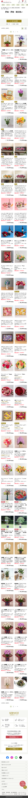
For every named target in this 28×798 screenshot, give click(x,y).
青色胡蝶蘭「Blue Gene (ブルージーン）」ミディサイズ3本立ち (21, 51)
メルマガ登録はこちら (14, 748)
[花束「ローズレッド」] (21, 391)
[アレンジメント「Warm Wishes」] (21, 365)
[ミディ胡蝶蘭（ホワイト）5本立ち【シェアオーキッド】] (7, 600)
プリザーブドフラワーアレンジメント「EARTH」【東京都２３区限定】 (21, 505)
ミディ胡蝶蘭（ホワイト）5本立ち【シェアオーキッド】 (7, 611)
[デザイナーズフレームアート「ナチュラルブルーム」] (7, 311)
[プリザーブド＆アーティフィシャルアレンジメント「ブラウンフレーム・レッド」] (7, 149)
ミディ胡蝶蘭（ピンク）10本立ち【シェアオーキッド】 (20, 666)
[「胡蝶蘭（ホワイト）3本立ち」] (7, 41)
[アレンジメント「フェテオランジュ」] (21, 469)
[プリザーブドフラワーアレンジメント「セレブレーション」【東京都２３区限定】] (7, 494)
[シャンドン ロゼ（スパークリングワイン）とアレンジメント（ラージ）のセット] (21, 204)
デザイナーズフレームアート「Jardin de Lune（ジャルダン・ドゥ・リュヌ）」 (7, 348)
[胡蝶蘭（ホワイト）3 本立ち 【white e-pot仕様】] (7, 548)
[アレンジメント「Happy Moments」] (7, 365)
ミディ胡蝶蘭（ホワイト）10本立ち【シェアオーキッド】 (7, 638)
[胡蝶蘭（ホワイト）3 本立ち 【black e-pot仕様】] (21, 548)
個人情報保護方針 (14, 792)
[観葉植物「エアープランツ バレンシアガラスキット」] (21, 683)
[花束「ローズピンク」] (7, 391)
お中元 (13, 4)
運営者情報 (8, 792)
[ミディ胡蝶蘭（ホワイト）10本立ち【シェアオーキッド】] (7, 628)
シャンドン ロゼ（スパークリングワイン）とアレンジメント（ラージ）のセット (21, 215)
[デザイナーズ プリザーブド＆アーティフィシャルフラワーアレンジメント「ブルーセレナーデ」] (7, 284)
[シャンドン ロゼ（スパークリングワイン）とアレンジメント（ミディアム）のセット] (7, 204)
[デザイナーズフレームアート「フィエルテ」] (7, 416)
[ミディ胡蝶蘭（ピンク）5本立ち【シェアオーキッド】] (21, 628)
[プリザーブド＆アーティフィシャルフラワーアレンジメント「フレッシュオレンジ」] (21, 122)
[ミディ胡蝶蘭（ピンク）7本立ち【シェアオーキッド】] (7, 655)
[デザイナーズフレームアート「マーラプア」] (21, 311)
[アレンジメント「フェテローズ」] (7, 469)
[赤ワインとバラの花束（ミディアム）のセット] (7, 231)
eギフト (8, 4)
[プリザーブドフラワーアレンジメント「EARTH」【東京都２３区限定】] (21, 494)
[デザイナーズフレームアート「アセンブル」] (21, 337)
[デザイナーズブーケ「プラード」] (21, 68)
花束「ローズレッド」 (19, 400)
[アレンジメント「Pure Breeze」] (21, 256)
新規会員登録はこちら (14, 737)
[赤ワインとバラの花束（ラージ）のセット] (21, 231)
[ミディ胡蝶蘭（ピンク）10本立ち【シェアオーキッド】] (21, 655)
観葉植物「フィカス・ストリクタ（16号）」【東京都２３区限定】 (20, 532)
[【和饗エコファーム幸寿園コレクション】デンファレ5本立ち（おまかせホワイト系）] (7, 122)
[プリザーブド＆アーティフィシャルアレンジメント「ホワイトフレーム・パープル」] (21, 176)
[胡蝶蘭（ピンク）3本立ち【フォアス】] (21, 442)
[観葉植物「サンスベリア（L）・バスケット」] (7, 574)
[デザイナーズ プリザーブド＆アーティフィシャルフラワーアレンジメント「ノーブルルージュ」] (21, 284)
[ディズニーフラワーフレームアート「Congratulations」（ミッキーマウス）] (7, 256)
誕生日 (3, 4)
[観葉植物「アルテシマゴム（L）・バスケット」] (21, 574)
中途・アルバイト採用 (22, 794)
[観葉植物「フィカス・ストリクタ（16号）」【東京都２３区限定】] (21, 522)
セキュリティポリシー (22, 792)
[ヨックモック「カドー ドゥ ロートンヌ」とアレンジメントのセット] (7, 94)
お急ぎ (18, 4)
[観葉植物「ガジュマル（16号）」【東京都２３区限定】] (7, 522)
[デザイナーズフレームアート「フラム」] (21, 416)
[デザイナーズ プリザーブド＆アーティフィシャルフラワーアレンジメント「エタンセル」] (7, 442)
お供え (23, 4)
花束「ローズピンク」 (6, 400)
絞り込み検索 (15, 21)
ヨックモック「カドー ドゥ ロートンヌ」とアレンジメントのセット (7, 105)
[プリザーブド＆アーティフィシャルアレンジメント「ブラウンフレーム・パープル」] (21, 149)
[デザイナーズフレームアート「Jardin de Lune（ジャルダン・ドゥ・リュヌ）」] (7, 337)
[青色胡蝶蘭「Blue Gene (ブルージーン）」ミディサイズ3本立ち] (21, 41)
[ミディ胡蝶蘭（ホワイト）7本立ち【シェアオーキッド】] (21, 600)
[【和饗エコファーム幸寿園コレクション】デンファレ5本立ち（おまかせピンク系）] (21, 94)
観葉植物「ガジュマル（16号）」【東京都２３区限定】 (7, 532)
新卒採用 (15, 794)
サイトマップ (10, 794)
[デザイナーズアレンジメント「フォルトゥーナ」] (7, 68)
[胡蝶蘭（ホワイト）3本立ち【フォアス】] (7, 683)
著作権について (4, 794)
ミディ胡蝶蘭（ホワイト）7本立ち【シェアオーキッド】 (21, 611)
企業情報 (3, 792)
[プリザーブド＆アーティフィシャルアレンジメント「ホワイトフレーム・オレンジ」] (7, 176)
